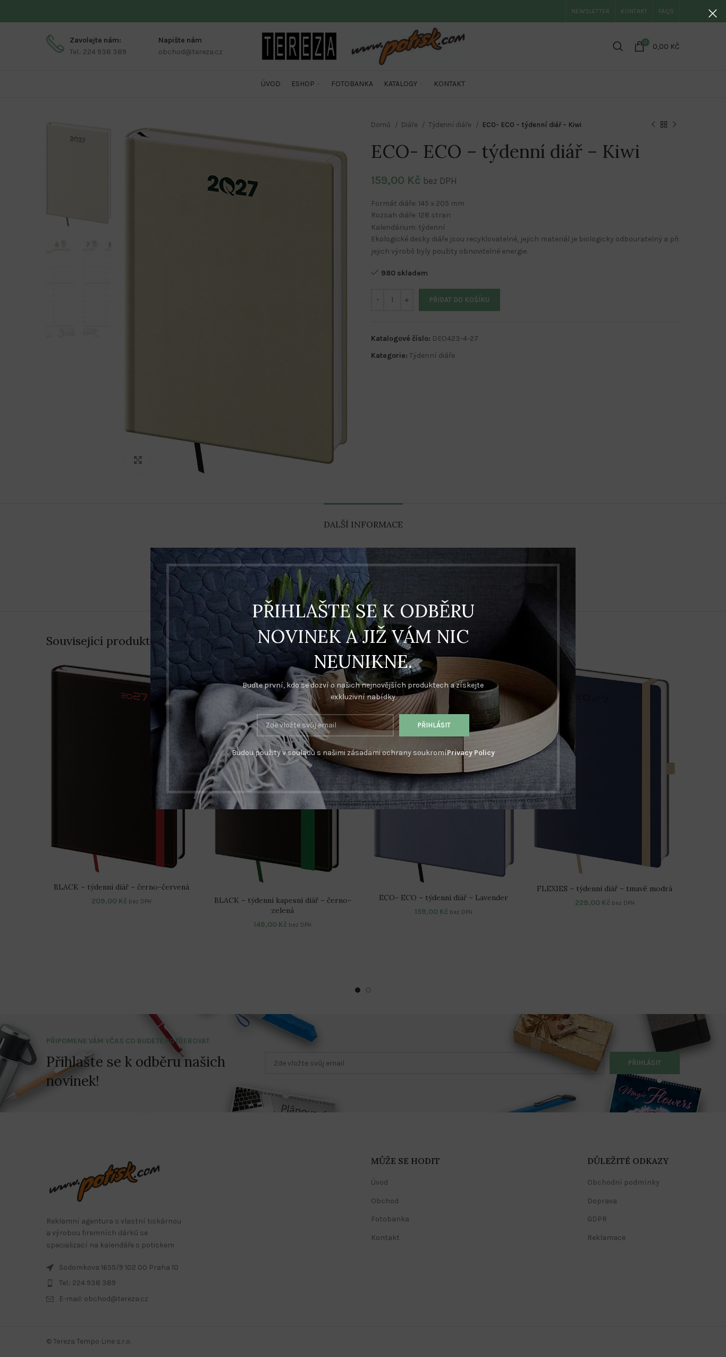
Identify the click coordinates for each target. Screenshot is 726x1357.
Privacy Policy (471, 752)
